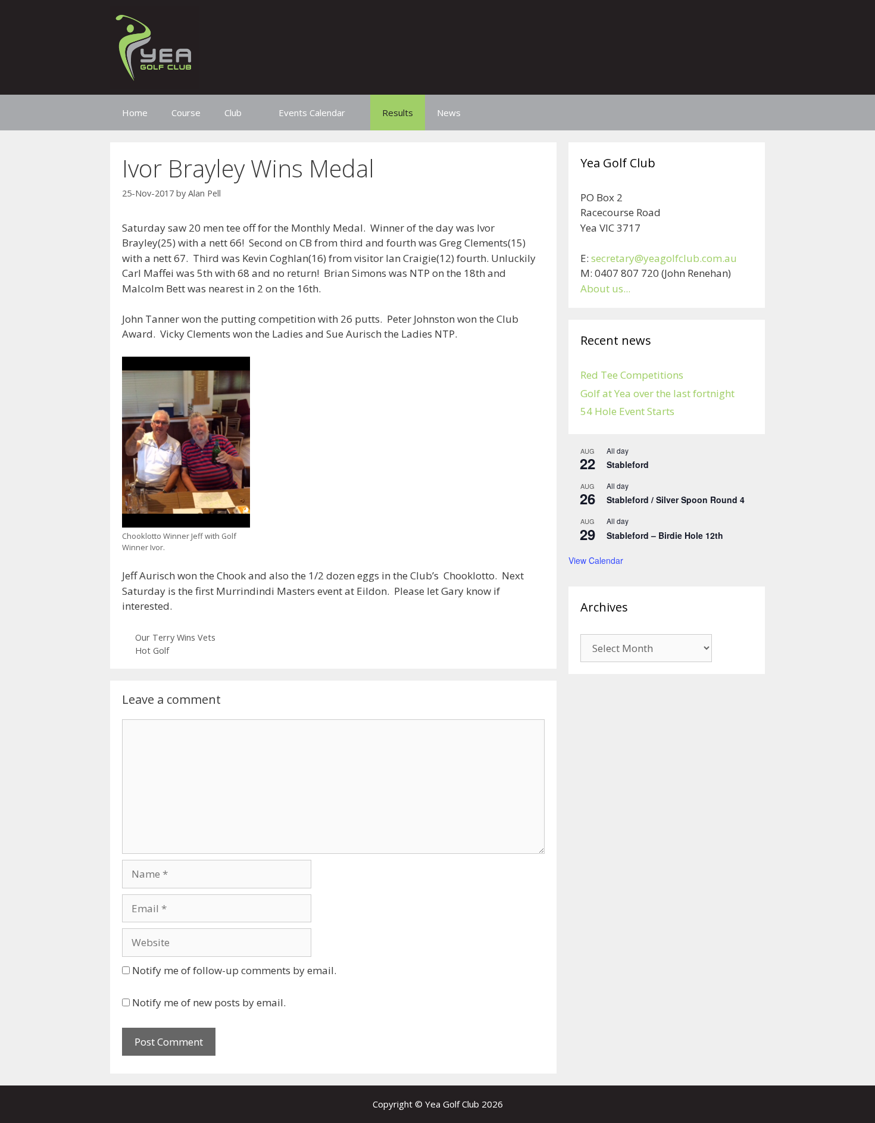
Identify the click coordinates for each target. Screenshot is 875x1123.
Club (233, 112)
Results (397, 112)
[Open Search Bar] (747, 112)
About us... (605, 288)
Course (186, 112)
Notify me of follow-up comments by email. (234, 970)
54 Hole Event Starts (627, 411)
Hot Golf (152, 650)
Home (135, 112)
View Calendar (595, 560)
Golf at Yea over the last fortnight (657, 393)
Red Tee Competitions (631, 375)
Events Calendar (312, 112)
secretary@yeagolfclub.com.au (664, 258)
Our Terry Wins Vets (175, 637)
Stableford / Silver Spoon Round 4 (676, 500)
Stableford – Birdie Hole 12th (665, 535)
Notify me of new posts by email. (209, 1002)
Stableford (628, 464)
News (449, 112)
